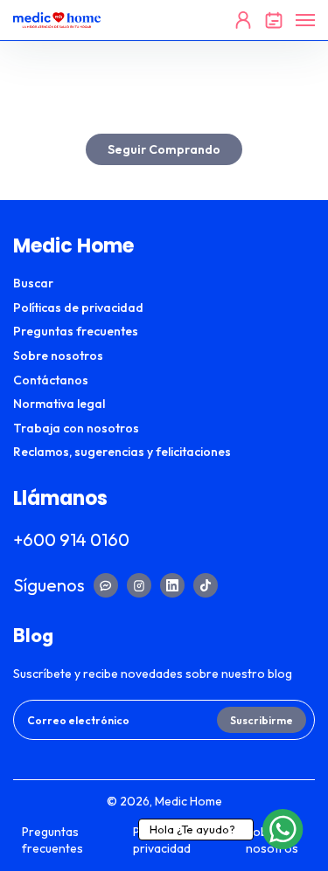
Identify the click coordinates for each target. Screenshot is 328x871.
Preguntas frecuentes (75, 331)
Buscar (33, 283)
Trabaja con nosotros (76, 428)
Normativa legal (59, 403)
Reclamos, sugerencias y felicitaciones (122, 452)
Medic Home (188, 801)
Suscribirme (261, 720)
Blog (33, 635)
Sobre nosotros (58, 355)
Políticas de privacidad (78, 307)
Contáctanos (50, 380)
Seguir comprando (164, 149)
